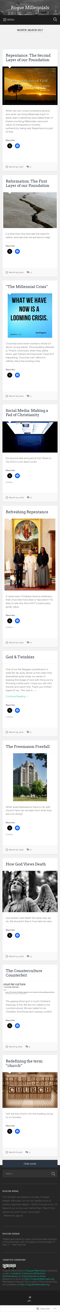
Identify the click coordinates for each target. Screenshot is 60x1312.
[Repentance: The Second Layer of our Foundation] (30, 86)
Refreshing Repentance (27, 512)
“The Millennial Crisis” (27, 286)
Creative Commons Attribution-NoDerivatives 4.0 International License (24, 1275)
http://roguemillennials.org (39, 1279)
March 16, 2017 (16, 850)
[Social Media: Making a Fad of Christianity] (30, 437)
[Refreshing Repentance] (30, 555)
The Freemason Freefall (28, 746)
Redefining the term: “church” (24, 1063)
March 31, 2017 (16, 167)
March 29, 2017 (16, 272)
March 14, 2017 (16, 956)
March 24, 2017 (16, 497)
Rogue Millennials (30, 7)
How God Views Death (26, 864)
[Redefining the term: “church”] (30, 1090)
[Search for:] (30, 1173)
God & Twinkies (20, 657)
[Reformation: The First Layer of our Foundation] (30, 210)
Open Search (54, 19)
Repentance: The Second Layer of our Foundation (28, 57)
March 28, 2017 (16, 396)
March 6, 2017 (15, 1152)
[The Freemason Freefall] (30, 777)
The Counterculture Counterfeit (24, 973)
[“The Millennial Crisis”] (30, 315)
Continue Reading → (17, 696)
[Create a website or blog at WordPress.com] (30, 1297)
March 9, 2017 (15, 1047)
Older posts (30, 1163)
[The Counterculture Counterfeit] (30, 988)
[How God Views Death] (30, 891)
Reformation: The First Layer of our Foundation (27, 183)
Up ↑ (30, 1301)
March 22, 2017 (16, 642)
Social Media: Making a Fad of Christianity (27, 412)
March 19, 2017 (16, 732)
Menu (10, 19)
